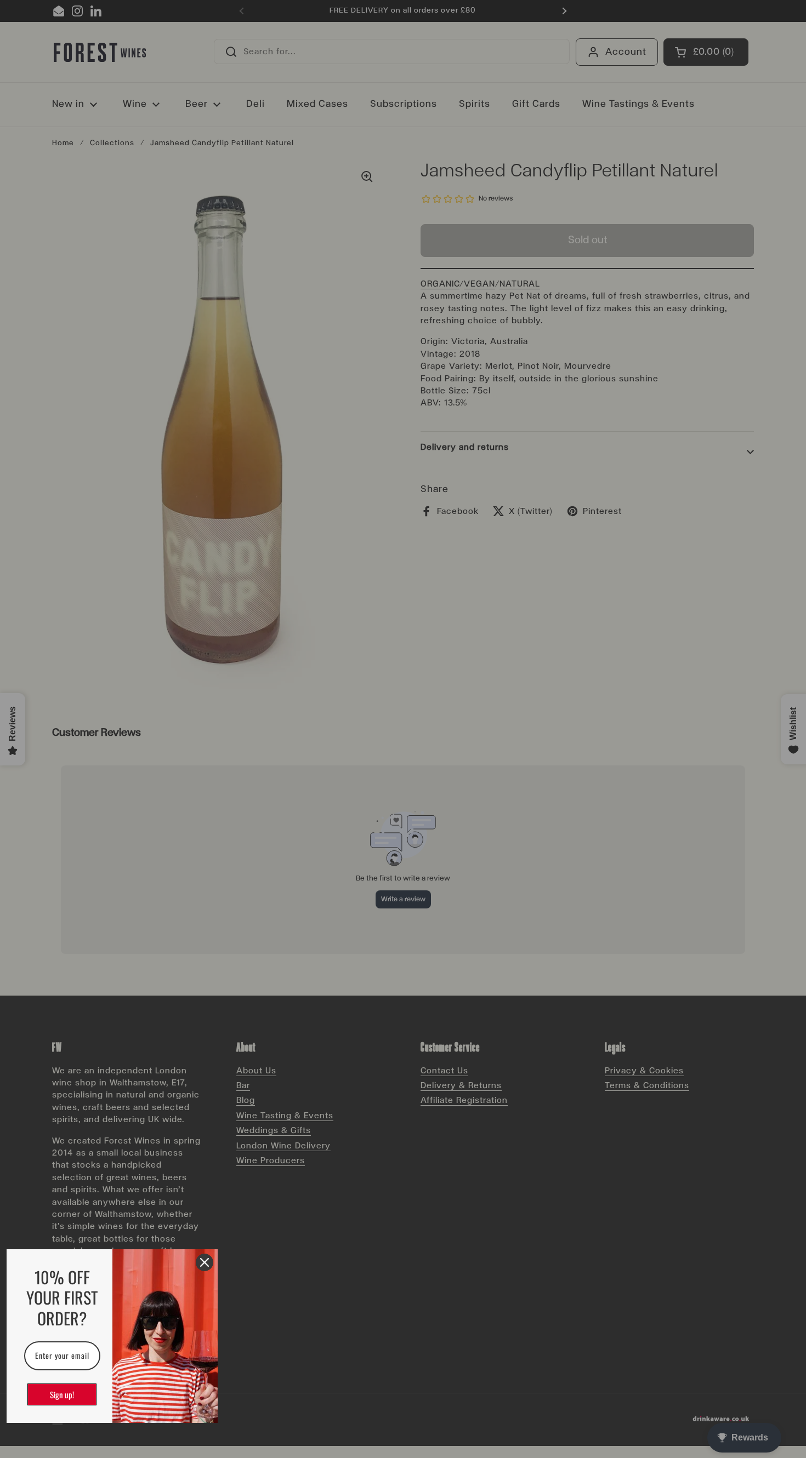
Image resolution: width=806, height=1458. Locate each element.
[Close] (204, 1262)
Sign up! (62, 1394)
